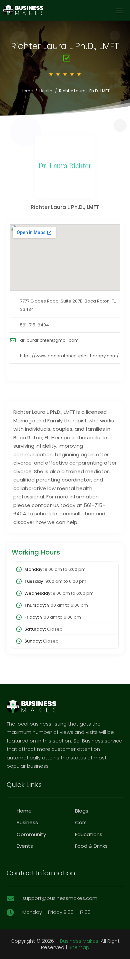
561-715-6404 (34, 325)
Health (45, 91)
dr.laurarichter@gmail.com (49, 340)
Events (25, 845)
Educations (88, 834)
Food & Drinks (91, 845)
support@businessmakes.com (59, 898)
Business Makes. (79, 940)
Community (31, 834)
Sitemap (78, 947)
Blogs (81, 810)
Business (27, 822)
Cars (81, 822)
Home (27, 91)
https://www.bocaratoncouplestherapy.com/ (69, 356)
